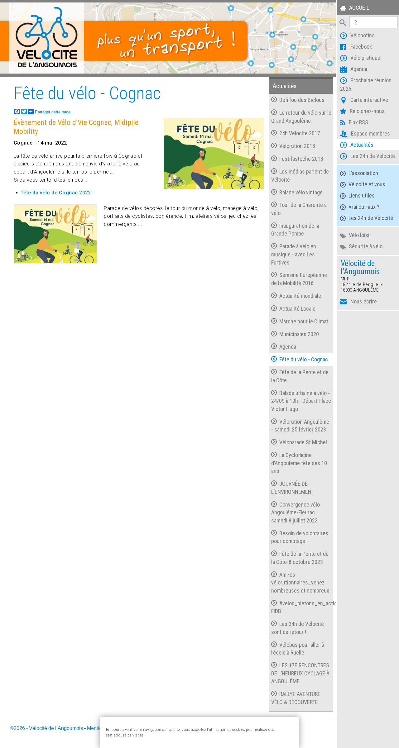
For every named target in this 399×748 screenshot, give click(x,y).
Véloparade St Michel (303, 442)
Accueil (359, 7)
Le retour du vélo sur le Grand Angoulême (301, 116)
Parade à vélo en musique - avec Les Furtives (293, 254)
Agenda (358, 69)
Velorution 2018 (297, 146)
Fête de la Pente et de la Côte (299, 376)
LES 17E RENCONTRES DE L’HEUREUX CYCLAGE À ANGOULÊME (300, 673)
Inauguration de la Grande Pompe (295, 229)
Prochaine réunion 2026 (366, 84)
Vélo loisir (360, 235)
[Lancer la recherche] (343, 22)
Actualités (361, 144)
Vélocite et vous (367, 184)
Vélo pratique (365, 58)
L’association (363, 173)
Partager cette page (52, 112)
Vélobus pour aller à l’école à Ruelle (297, 648)
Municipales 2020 (299, 334)
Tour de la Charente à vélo (298, 209)
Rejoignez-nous (367, 111)
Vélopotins (362, 35)
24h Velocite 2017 (299, 133)
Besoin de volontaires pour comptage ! (299, 537)
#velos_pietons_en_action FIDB (302, 607)
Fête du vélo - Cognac (303, 359)
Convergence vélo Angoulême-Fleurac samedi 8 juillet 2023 (295, 512)
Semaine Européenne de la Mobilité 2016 (299, 279)
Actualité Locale (297, 308)
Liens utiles (362, 195)
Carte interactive (369, 100)
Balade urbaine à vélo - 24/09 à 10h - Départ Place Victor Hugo (301, 401)
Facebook (361, 46)
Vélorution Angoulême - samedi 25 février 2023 (300, 425)
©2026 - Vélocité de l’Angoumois (46, 728)
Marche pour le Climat (303, 321)
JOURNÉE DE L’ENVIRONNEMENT (292, 487)
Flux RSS (358, 122)
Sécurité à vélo (365, 246)
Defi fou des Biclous (301, 100)
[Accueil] (168, 38)
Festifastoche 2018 (301, 158)
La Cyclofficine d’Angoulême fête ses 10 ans (299, 463)
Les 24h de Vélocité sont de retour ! (297, 628)
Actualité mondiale (300, 296)
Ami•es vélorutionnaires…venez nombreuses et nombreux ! (301, 582)
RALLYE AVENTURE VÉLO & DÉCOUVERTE (295, 698)
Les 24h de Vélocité (372, 156)
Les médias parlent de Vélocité (300, 175)
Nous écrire (363, 301)
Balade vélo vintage (301, 192)
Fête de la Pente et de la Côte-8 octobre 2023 (299, 557)
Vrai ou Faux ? (364, 206)
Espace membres (370, 133)
